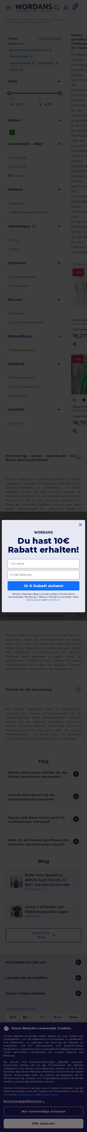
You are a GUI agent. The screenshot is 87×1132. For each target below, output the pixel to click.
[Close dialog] (80, 524)
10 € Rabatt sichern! (43, 585)
